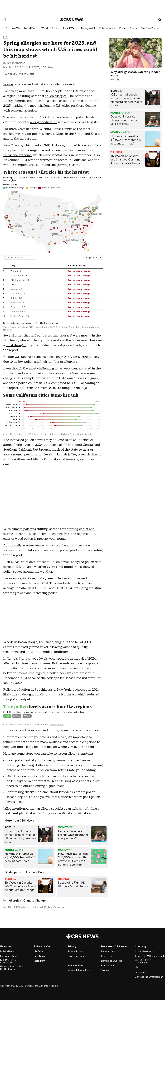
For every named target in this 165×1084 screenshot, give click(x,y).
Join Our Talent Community (143, 1022)
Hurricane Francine (17, 155)
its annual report (80, 101)
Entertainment (107, 28)
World (44, 28)
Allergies (15, 961)
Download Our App (111, 1021)
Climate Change (34, 961)
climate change (51, 534)
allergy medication (43, 122)
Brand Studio (108, 1026)
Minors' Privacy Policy (79, 1031)
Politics (55, 28)
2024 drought (16, 345)
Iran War (16, 28)
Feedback (140, 1033)
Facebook (39, 1017)
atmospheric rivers (17, 445)
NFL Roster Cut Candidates (8, 1022)
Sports (133, 28)
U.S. (6, 28)
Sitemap (105, 1031)
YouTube (39, 1012)
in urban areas (80, 545)
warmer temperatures (39, 545)
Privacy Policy (75, 1012)
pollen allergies (56, 96)
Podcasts (106, 1017)
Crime (122, 28)
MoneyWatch (88, 28)
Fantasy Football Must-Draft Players (13, 1028)
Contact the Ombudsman (149, 1037)
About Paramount (144, 1012)
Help (137, 1028)
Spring (8, 84)
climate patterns (24, 529)
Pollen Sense (59, 562)
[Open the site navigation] (26, 19)
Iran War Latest (8, 1017)
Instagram (39, 1021)
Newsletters (108, 1012)
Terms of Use (75, 1026)
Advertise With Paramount (149, 1017)
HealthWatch (70, 28)
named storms (39, 663)
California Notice (77, 1017)
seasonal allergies (23, 110)
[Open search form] (159, 19)
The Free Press (149, 28)
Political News (8, 1012)
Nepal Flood (31, 28)
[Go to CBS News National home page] (71, 19)
